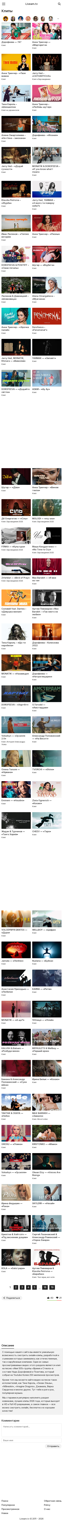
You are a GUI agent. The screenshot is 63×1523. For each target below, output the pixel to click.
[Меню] (3, 4)
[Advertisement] (31, 432)
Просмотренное (10, 1509)
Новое (4, 1513)
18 (45, 1287)
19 (52, 1287)
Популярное (8, 1505)
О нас (47, 1509)
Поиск (4, 1501)
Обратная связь (53, 1501)
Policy (47, 1505)
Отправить (53, 1446)
